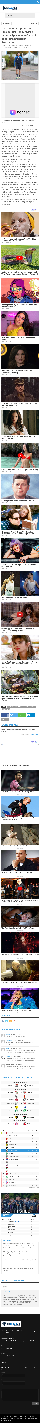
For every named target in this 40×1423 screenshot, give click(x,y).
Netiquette (23, 1416)
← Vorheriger (6, 23)
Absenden (35, 1403)
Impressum (31, 1416)
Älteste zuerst (34, 734)
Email (3, 1380)
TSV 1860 (10, 707)
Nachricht (4, 1387)
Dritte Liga (18, 707)
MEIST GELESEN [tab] (7, 1240)
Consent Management (31, 1418)
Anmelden (4, 1)
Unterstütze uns (7, 1420)
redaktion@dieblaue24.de (8, 1356)
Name (3, 1372)
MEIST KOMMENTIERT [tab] (20, 1240)
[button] (5, 715)
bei (20, 1042)
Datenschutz (6, 1418)
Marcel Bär (6, 709)
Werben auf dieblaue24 (17, 1418)
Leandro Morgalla (29, 707)
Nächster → (33, 23)
